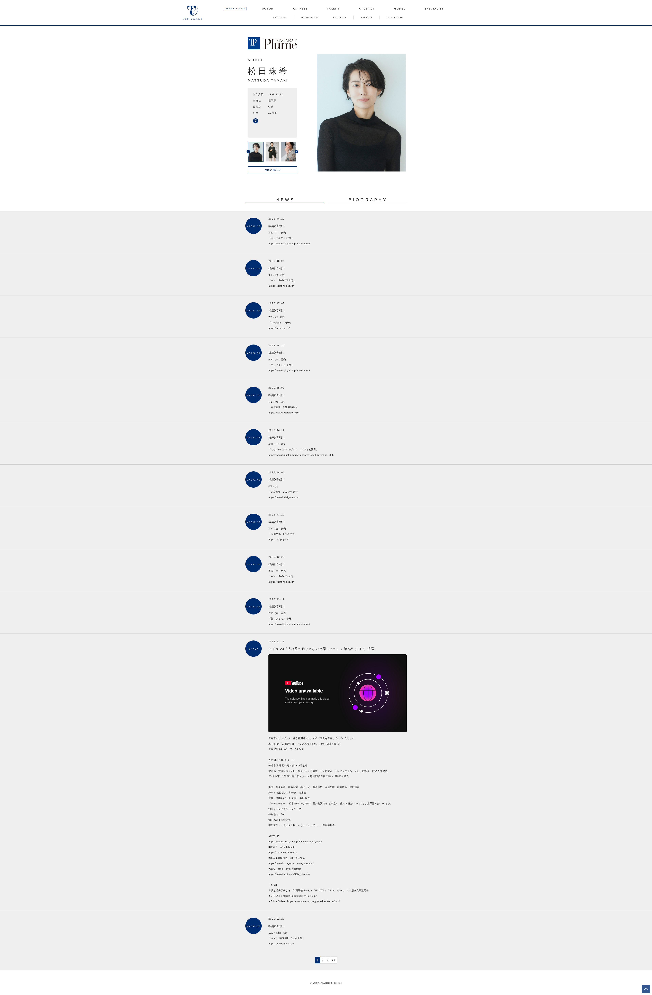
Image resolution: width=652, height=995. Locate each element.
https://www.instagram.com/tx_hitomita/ (290, 863)
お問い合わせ (273, 170)
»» (333, 959)
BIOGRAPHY (368, 199)
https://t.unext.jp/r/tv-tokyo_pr (300, 895)
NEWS (285, 199)
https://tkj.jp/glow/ (278, 539)
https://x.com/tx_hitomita (282, 852)
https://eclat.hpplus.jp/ (281, 285)
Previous (245, 152)
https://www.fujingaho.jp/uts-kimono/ (289, 243)
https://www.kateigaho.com (283, 412)
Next (299, 152)
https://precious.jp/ (279, 328)
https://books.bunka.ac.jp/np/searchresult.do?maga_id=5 (301, 455)
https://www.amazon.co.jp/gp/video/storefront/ (313, 901)
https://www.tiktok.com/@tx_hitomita (289, 874)
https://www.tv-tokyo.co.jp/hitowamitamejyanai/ (295, 841)
